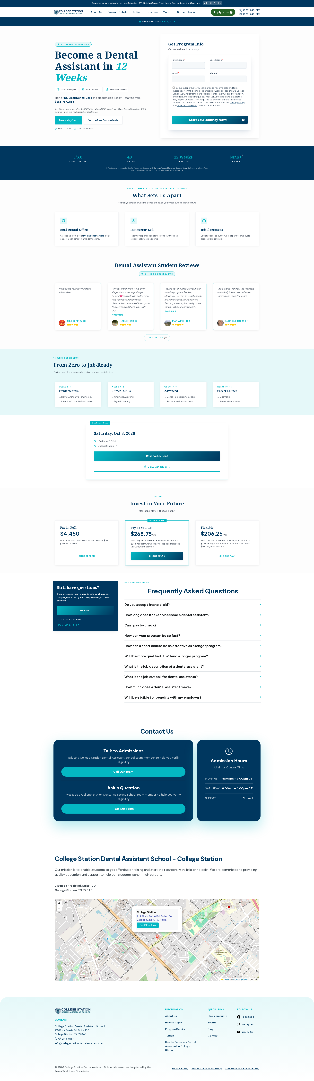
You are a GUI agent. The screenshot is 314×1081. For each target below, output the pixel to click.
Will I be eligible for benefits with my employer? (162, 697)
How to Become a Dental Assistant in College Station (180, 1046)
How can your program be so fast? (152, 635)
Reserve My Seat (68, 120)
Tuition (136, 12)
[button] (157, 936)
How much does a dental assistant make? (158, 687)
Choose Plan (87, 556)
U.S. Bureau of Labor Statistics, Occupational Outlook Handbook (176, 168)
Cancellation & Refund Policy (242, 1068)
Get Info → (85, 610)
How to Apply (173, 1022)
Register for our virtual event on (145, 3)
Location (152, 12)
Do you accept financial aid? (147, 604)
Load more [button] (155, 337)
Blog (210, 1029)
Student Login (186, 12)
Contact (213, 1035)
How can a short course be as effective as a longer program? (173, 646)
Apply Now (221, 12)
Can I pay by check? (140, 625)
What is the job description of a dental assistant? (164, 666)
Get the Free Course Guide (103, 120)
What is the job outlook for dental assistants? (161, 677)
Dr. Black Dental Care (78, 97)
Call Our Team (123, 772)
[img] (157, 940)
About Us (96, 12)
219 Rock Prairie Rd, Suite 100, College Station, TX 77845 (154, 917)
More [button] (166, 12)
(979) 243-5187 (252, 10)
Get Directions (148, 925)
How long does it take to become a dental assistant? (166, 615)
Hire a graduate (217, 1016)
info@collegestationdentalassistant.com (79, 1043)
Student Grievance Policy (207, 1068)
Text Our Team (123, 809)
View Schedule (157, 467)
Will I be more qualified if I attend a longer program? (166, 656)
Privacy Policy (180, 1068)
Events (212, 1022)
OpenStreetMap (240, 979)
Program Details (117, 12)
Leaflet (226, 979)
